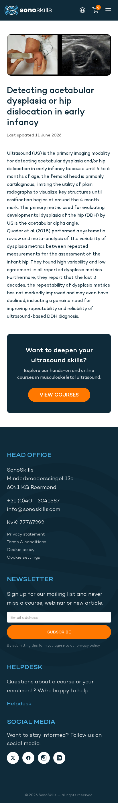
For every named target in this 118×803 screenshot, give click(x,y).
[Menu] (108, 10)
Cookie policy (21, 549)
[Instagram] (44, 758)
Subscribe (59, 631)
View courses (59, 395)
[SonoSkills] (30, 10)
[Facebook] (28, 758)
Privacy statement (26, 534)
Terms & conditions (26, 541)
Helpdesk (19, 703)
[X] (13, 758)
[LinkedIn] (59, 758)
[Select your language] (82, 10)
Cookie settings (23, 557)
